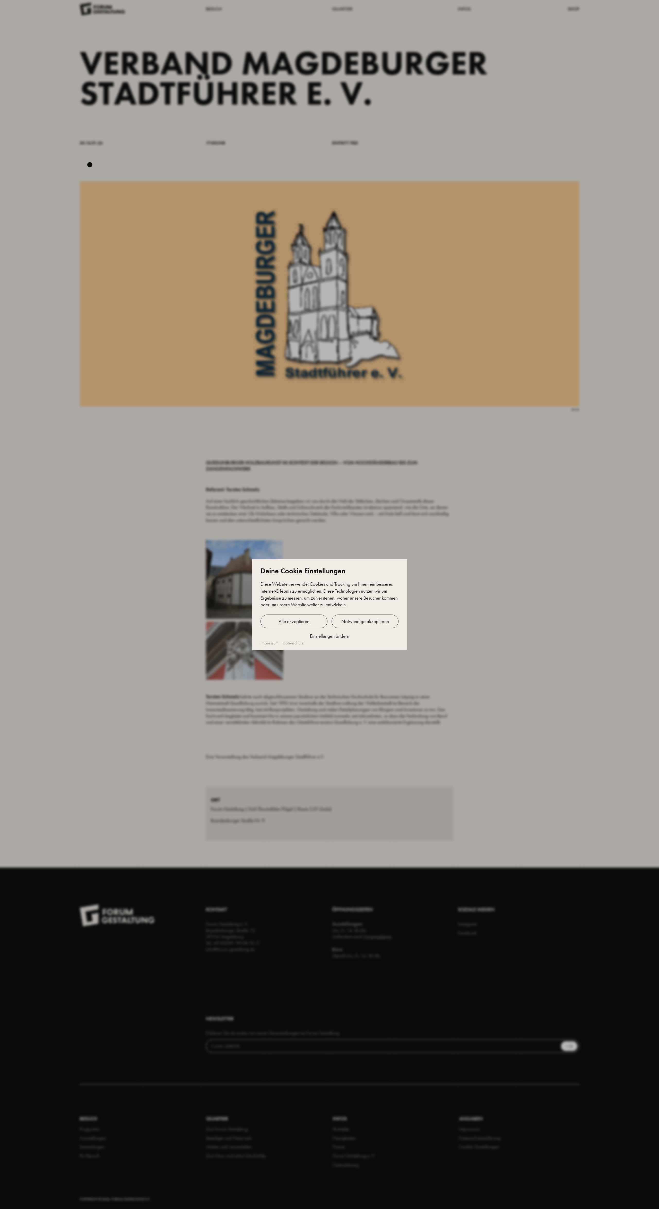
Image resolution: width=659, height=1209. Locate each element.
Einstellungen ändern (329, 636)
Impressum (270, 643)
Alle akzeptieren (294, 621)
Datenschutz (293, 643)
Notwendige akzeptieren (365, 621)
